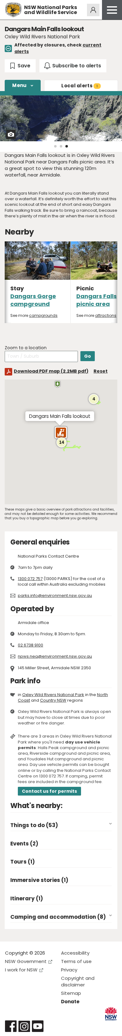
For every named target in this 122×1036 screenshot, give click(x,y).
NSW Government (26, 961)
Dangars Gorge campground (33, 300)
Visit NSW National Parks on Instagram (24, 1026)
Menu (19, 85)
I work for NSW (21, 969)
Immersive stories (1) (39, 880)
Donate (70, 1001)
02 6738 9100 (30, 645)
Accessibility (75, 953)
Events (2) (24, 843)
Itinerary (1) (26, 898)
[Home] (13, 9)
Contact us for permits (49, 791)
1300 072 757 (30, 579)
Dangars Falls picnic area (96, 300)
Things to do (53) (34, 825)
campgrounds (43, 315)
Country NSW (53, 700)
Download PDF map (51, 371)
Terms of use (76, 961)
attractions (105, 315)
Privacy (69, 969)
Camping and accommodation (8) (58, 917)
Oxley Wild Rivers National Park (53, 695)
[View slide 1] (55, 146)
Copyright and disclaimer (77, 981)
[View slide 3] (66, 146)
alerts (79, 85)
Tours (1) (22, 861)
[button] (60, 433)
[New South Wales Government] (111, 1013)
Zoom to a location (26, 348)
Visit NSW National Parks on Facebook (11, 1026)
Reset (101, 371)
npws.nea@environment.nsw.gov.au (55, 656)
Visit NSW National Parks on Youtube (37, 1026)
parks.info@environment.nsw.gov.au (55, 595)
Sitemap (71, 993)
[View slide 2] (61, 146)
